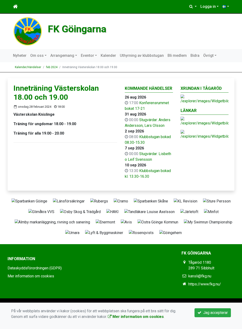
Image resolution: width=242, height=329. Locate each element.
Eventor (87, 55)
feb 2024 (51, 67)
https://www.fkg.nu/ (204, 284)
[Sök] (193, 6)
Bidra (194, 55)
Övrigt (208, 55)
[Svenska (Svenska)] (225, 6)
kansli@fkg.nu (199, 276)
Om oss (37, 55)
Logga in (208, 6)
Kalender (108, 55)
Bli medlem (177, 55)
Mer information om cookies (31, 276)
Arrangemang (62, 55)
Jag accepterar (214, 312)
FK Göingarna (77, 29)
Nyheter (19, 55)
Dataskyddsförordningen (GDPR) (35, 268)
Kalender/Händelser (28, 67)
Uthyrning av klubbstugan (142, 55)
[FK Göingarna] (27, 31)
